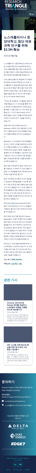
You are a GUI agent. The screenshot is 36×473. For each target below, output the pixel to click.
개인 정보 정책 (17, 469)
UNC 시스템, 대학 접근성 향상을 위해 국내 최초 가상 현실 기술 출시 (18, 347)
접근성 (8, 469)
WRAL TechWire (16, 259)
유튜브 (20, 464)
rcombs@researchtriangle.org (15, 401)
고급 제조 (14, 264)
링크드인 (15, 464)
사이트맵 (27, 469)
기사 (12, 203)
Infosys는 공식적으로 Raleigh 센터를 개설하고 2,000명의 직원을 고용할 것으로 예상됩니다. (17, 306)
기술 (20, 264)
